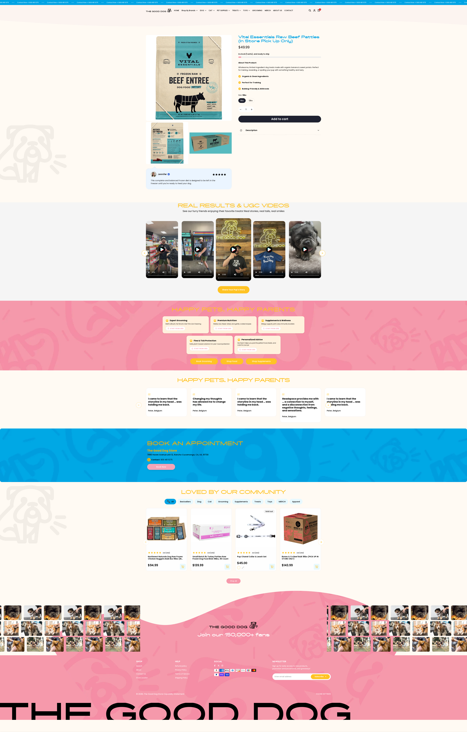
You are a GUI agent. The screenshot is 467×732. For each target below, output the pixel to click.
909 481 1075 (166, 459)
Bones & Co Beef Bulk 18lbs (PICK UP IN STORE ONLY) (300, 558)
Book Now (161, 466)
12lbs (251, 100)
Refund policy (181, 666)
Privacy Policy (181, 670)
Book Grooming (204, 361)
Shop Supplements (261, 361)
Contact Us (141, 674)
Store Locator (142, 678)
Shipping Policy (181, 678)
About (138, 670)
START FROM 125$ (176, 328)
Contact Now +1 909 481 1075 (28, 2)
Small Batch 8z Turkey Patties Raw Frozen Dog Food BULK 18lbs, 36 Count (210, 558)
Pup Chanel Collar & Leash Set (251, 557)
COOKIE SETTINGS (323, 694)
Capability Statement (174, 694)
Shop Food (232, 361)
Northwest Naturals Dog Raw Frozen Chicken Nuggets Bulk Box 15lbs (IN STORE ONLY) (165, 558)
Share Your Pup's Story (233, 289)
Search (139, 666)
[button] (162, 249)
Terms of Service (182, 674)
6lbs (242, 100)
